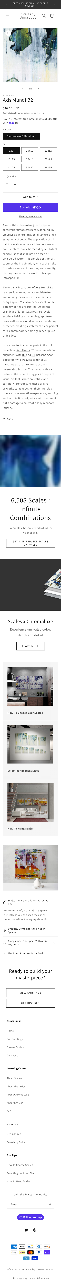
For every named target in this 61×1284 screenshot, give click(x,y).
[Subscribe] (50, 1204)
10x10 (29, 150)
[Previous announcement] (6, 4)
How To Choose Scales (20, 1165)
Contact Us (13, 1055)
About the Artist (16, 1086)
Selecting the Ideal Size (21, 1173)
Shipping (19, 113)
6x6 (11, 150)
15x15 (11, 159)
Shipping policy (19, 1278)
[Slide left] (22, 88)
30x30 (30, 167)
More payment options (30, 216)
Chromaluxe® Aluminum (21, 136)
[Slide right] (38, 88)
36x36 (48, 167)
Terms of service (45, 1269)
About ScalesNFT (17, 1102)
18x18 (29, 159)
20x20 (48, 159)
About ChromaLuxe (18, 1094)
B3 (23, 355)
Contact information (39, 1278)
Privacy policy (29, 1269)
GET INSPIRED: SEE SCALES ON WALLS (30, 543)
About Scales (14, 1078)
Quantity (11, 176)
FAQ (9, 1111)
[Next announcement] (54, 4)
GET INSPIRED (30, 1003)
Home (10, 1030)
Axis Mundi (44, 230)
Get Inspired (14, 1133)
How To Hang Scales (18, 1181)
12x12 (48, 150)
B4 (33, 355)
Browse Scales (15, 1047)
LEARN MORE (30, 646)
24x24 (11, 167)
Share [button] (10, 419)
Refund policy (13, 1269)
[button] (7, 16)
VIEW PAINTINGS (30, 992)
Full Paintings (15, 1039)
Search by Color (16, 1142)
